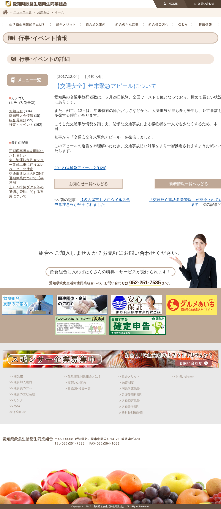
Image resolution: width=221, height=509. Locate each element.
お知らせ (43, 12)
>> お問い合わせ (182, 376)
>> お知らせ (17, 412)
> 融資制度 (126, 382)
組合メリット (65, 25)
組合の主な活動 (126, 25)
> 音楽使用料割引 (131, 394)
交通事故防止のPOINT (26, 173)
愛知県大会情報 (21, 115)
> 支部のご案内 (75, 382)
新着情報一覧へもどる (188, 184)
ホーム (5, 12)
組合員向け (17, 120)
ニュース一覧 (22, 12)
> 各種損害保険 (129, 400)
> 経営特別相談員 (131, 412)
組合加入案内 (95, 25)
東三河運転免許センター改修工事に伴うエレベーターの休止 (26, 164)
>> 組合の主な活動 (22, 394)
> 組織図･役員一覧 (77, 388)
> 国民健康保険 (129, 388)
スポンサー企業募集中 (111, 359)
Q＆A (182, 25)
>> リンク (16, 400)
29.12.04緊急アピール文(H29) (80, 168)
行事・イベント (21, 124)
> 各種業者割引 (129, 406)
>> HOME (16, 376)
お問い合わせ (202, 4)
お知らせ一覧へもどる (88, 184)
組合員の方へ (158, 25)
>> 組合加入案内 (20, 382)
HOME (170, 4)
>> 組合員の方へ (20, 388)
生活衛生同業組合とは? (26, 25)
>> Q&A (14, 406)
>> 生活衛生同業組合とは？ (82, 376)
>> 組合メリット (128, 376)
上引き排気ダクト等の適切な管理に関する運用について (26, 191)
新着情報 (205, 25)
